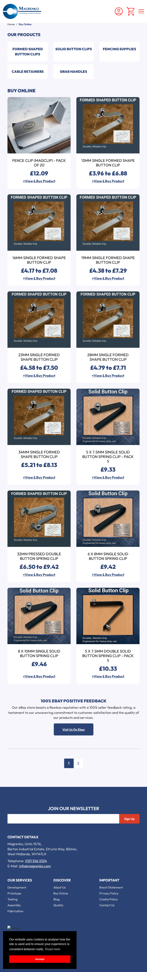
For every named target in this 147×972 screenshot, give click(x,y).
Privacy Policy (108, 893)
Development (16, 887)
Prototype (14, 893)
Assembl (13, 905)
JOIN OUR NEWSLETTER (73, 808)
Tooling (12, 899)
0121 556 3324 (36, 861)
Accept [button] (39, 959)
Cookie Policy (108, 899)
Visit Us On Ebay (73, 729)
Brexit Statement (111, 887)
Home (11, 24)
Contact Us (106, 905)
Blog (56, 899)
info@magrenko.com (35, 866)
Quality (58, 905)
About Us (59, 887)
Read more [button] (52, 949)
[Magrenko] (22, 11)
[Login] (119, 11)
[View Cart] (130, 11)
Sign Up (129, 819)
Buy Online (60, 893)
